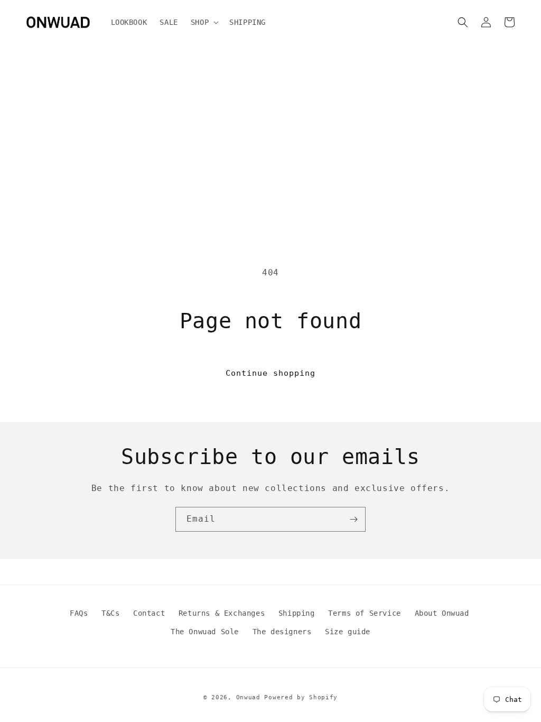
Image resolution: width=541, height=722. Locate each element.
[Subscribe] (353, 519)
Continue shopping (270, 373)
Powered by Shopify (301, 697)
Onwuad (248, 697)
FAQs (79, 613)
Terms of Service (364, 613)
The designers (282, 631)
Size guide (347, 631)
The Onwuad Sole (205, 631)
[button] (203, 22)
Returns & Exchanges (222, 613)
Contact (149, 613)
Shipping (296, 613)
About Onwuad (442, 613)
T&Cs (110, 613)
